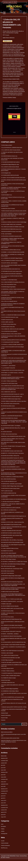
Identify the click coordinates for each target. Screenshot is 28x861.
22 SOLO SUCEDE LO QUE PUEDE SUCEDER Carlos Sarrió (13, 644)
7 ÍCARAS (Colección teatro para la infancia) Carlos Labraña (13, 210)
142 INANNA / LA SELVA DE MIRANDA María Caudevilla (12, 252)
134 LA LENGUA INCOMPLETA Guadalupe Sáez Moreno (12, 282)
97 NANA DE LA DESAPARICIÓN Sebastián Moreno (11, 415)
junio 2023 (3, 774)
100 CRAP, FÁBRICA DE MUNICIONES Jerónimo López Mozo (13, 401)
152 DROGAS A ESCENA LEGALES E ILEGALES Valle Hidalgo (13, 222)
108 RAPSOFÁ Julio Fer (6, 374)
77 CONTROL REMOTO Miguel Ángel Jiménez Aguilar (12, 486)
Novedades (3, 826)
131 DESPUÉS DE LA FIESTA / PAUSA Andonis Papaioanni (13, 289)
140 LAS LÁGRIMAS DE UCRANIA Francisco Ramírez (12, 260)
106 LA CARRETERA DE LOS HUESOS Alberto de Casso (12, 385)
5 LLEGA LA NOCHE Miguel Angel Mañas (9, 688)
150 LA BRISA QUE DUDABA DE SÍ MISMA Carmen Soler (12, 226)
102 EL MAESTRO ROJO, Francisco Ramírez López (11, 396)
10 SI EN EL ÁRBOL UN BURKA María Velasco (10, 675)
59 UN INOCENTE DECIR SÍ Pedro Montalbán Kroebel (12, 542)
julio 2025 (3, 765)
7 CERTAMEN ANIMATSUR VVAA (8, 682)
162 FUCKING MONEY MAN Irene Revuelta (10, 175)
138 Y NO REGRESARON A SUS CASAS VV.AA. (10, 269)
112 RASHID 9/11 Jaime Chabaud (8, 365)
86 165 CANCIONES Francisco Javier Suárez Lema (11, 450)
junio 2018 (3, 814)
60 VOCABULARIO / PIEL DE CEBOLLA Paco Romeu (12, 540)
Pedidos (2, 828)
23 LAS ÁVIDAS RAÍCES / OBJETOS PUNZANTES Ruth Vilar (13, 642)
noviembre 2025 (4, 760)
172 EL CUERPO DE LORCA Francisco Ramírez (10, 149)
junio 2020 (3, 786)
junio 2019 (3, 795)
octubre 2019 (4, 793)
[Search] (24, 13)
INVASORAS (14, 6)
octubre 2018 (4, 809)
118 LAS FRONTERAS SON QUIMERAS (9, 331)
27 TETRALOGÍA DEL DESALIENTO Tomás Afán (11, 631)
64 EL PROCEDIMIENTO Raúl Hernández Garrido (11, 524)
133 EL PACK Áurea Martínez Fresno (8, 284)
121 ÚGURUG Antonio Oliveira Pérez (8, 324)
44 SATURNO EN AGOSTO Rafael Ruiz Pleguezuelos (12, 581)
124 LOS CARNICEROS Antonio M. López (9, 317)
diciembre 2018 (4, 805)
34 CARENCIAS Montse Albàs (7, 610)
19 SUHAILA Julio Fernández (7, 653)
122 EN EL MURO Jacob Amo (7, 322)
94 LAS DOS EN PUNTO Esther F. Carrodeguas (10, 425)
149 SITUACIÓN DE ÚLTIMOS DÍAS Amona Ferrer (11, 229)
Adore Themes (6, 857)
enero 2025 (3, 770)
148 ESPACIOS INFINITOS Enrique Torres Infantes (11, 231)
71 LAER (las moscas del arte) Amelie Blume (10, 501)
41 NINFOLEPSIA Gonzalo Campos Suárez (10, 591)
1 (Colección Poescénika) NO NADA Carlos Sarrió (11, 530)
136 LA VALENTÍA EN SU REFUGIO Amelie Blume (11, 273)
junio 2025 (3, 767)
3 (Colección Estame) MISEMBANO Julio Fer (10, 466)
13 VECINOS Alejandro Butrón (7, 668)
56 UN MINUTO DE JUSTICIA (7, 550)
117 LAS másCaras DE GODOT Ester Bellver (10, 342)
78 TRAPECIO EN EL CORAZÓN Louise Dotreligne (11, 483)
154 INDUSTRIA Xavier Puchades (8, 208)
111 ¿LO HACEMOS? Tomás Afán (8, 367)
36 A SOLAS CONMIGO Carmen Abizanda (9, 606)
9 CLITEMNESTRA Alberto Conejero (8, 677)
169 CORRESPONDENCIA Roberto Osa (9, 156)
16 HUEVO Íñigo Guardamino (7, 660)
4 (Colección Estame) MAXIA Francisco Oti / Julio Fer (12, 458)
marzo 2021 (3, 781)
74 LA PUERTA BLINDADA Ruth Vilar (8, 493)
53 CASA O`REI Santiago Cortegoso (8, 559)
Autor (2, 824)
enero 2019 (3, 802)
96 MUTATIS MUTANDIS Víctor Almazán (9, 418)
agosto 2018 (3, 812)
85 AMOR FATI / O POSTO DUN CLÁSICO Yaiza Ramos (12, 453)
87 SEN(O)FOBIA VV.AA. (6, 448)
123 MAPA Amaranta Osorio (7, 319)
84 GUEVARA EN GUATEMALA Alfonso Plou (10, 455)
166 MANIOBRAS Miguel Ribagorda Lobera (10, 164)
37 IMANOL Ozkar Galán (6, 603)
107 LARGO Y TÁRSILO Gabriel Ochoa (9, 381)
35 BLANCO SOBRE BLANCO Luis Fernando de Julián (12, 608)
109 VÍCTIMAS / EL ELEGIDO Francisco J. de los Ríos (12, 372)
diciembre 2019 (4, 788)
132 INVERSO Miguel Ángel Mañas (8, 286)
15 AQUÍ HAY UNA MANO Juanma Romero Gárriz (11, 662)
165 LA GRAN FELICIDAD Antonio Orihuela (10, 166)
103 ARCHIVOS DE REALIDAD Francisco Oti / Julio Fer (12, 394)
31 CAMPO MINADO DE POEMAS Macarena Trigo (11, 619)
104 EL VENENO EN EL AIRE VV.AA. (8, 391)
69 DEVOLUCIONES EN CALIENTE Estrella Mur (10, 507)
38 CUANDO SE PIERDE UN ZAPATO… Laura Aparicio (12, 601)
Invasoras (3, 720)
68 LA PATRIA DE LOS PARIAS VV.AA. (9, 510)
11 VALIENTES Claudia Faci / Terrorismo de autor (11, 673)
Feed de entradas (4, 843)
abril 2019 (3, 798)
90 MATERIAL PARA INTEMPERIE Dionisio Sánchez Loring (13, 436)
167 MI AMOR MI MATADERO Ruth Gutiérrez (10, 162)
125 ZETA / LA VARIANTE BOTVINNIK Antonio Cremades (13, 314)
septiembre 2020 (4, 784)
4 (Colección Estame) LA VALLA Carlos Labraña (11, 333)
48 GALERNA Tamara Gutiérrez (7, 571)
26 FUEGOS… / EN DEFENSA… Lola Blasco (10, 633)
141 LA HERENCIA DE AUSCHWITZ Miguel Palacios (11, 258)
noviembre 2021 (4, 779)
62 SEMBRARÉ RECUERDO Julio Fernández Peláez (11, 535)
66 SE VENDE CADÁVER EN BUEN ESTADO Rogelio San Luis (13, 516)
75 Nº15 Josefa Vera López (7, 490)
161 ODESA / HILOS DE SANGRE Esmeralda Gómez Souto (13, 177)
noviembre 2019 (4, 791)
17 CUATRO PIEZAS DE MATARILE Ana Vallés (10, 657)
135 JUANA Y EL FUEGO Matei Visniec (9, 279)
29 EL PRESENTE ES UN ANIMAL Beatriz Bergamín (11, 625)
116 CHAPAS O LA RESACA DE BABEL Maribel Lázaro (12, 344)
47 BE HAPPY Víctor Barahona (7, 573)
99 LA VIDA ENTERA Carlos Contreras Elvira (10, 403)
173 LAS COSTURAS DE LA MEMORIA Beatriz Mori (11, 147)
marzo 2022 (3, 777)
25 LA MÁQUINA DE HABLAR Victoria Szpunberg (11, 636)
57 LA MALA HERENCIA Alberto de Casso (9, 548)
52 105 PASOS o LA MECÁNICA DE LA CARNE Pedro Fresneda (14, 561)
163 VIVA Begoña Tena (6, 172)
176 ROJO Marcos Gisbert (6, 145)
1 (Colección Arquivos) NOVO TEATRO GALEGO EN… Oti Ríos (13, 707)
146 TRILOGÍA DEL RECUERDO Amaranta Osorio (11, 236)
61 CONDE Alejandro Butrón (7, 537)
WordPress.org (4, 847)
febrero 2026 (3, 755)
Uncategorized (4, 833)
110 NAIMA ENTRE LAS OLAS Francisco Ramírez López (12, 370)
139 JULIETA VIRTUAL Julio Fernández (9, 262)
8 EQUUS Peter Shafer (5, 680)
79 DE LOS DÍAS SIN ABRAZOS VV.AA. (9, 481)
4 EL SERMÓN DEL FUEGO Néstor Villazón (10, 691)
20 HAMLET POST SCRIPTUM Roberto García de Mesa (12, 650)
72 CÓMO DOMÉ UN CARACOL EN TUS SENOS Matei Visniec (13, 499)
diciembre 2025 (4, 758)
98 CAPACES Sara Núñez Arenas (8, 405)
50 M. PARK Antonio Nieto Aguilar (8, 566)
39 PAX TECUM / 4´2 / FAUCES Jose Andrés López (11, 599)
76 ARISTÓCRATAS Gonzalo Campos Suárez (10, 488)
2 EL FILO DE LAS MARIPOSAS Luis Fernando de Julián (12, 697)
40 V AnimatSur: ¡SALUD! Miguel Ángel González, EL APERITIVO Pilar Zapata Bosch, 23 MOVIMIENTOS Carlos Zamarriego (13, 595)
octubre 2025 (4, 763)
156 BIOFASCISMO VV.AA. (6, 194)
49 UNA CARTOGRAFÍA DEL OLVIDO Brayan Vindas (12, 568)
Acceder (2, 840)
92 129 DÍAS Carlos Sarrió (6, 431)
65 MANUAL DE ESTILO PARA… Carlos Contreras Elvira (12, 522)
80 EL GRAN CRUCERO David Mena (8, 479)
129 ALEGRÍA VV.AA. (5, 295)
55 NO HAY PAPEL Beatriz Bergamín (8, 553)
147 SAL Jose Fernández (6, 233)
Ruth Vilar (3, 744)
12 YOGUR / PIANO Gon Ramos (7, 670)
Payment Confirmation (6, 715)
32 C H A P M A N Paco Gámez (7, 616)
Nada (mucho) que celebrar (7, 732)
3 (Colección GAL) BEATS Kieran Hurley (9, 383)
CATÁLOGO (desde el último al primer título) (10, 738)
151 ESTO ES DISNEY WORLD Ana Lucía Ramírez (11, 224)
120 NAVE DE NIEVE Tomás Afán (8, 326)
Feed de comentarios (5, 845)
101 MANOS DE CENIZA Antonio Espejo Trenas (11, 398)
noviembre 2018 (4, 807)
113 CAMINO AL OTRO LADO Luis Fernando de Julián (12, 358)
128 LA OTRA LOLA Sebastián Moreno (9, 301)
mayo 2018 (3, 816)
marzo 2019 (3, 800)
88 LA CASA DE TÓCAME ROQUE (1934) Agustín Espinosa (13, 446)
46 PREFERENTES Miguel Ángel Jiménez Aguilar (11, 575)
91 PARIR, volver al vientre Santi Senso (9, 434)
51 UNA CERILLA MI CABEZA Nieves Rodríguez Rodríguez (13, 563)
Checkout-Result (4, 713)
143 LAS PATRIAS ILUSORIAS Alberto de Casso (11, 249)
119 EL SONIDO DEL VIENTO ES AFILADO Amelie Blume (12, 329)
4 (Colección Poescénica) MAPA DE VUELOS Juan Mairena (13, 339)
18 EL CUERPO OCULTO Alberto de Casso (9, 655)
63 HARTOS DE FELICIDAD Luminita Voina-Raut (11, 533)
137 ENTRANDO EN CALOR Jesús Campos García (11, 271)
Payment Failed (4, 717)
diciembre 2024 (4, 772)
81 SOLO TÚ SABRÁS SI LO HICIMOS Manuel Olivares (12, 476)
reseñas (2, 831)
